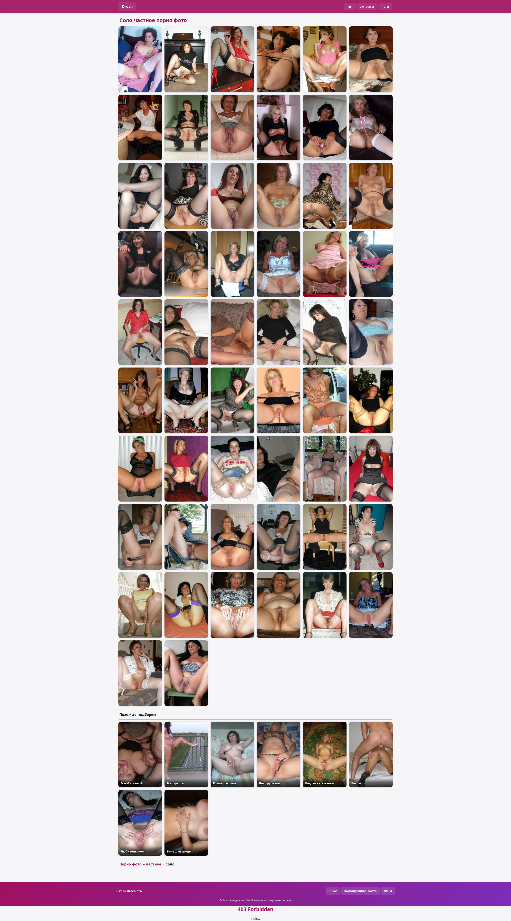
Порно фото (130, 864)
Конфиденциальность (360, 891)
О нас (333, 891)
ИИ (350, 6)
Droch (127, 6)
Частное (153, 864)
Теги (385, 6)
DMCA (388, 891)
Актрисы (367, 6)
